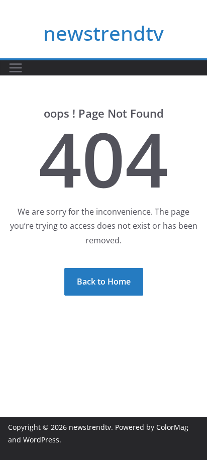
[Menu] (15, 67)
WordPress (41, 439)
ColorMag (172, 427)
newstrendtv (103, 33)
